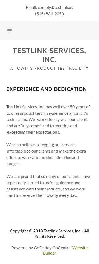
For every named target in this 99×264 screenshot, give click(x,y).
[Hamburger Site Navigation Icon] (10, 30)
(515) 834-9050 (49, 13)
